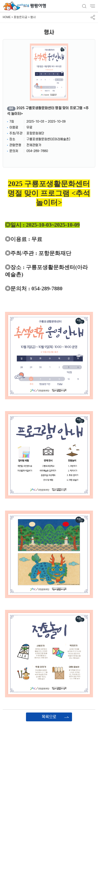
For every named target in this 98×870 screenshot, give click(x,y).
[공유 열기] (93, 17)
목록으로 (49, 717)
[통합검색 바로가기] (84, 6)
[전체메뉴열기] (92, 6)
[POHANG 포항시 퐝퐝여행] (25, 6)
